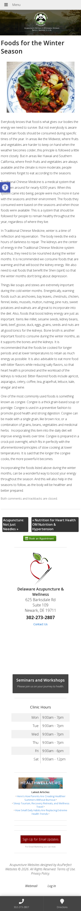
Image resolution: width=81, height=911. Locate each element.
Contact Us (40, 624)
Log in (52, 886)
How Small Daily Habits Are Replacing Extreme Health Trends (41, 812)
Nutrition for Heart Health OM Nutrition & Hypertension (54, 524)
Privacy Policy (40, 873)
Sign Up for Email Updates (41, 839)
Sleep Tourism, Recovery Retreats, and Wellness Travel (41, 805)
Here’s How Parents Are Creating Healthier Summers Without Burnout (41, 798)
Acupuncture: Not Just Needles (13, 524)
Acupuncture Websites (25, 865)
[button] (5, 187)
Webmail (31, 886)
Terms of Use (66, 869)
